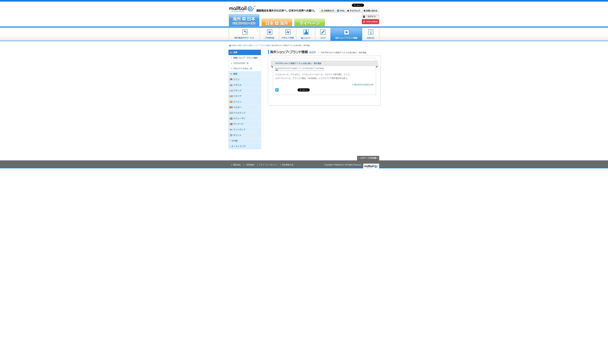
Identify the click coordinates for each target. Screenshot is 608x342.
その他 (234, 140)
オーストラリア (238, 146)
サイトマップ (354, 11)
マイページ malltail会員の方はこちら (309, 20)
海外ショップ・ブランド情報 (346, 34)
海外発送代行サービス (244, 34)
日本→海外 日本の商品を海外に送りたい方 (277, 20)
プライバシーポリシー (268, 165)
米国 (235, 52)
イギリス (237, 85)
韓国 (235, 74)
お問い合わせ (371, 11)
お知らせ (370, 34)
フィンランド (239, 129)
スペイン (237, 102)
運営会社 (237, 165)
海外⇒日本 (242, 45)
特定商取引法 (287, 165)
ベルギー (237, 107)
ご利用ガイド (327, 11)
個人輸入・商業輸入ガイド (305, 34)
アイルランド (239, 113)
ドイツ (236, 79)
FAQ (341, 11)
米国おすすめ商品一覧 (242, 68)
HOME (233, 45)
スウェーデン (239, 118)
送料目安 (287, 34)
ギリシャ (237, 135)
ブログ (322, 34)
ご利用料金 (269, 34)
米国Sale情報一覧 (241, 63)
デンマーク (238, 124)
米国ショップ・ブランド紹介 (245, 58)
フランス (237, 90)
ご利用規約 (249, 165)
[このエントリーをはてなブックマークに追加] (277, 90)
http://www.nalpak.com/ (364, 84)
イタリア (237, 96)
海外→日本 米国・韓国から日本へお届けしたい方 (244, 20)
